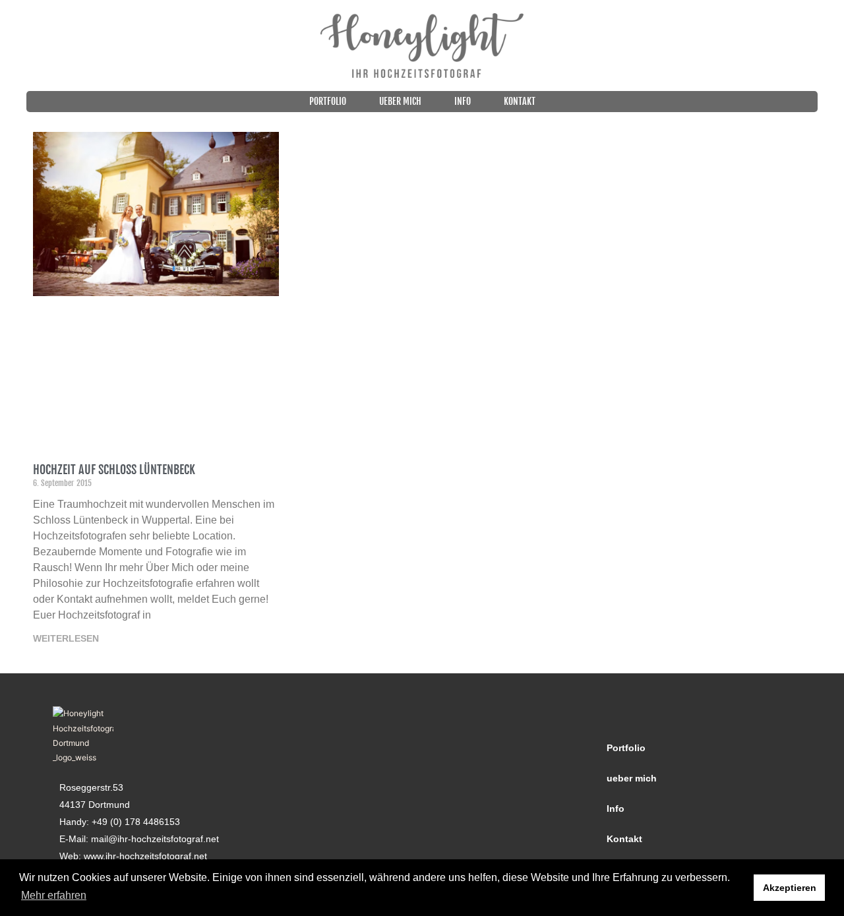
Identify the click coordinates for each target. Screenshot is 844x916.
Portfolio (327, 101)
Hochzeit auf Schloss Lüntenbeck (114, 469)
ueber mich (400, 101)
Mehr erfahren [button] (53, 895)
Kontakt (519, 101)
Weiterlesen (66, 638)
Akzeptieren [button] (789, 887)
